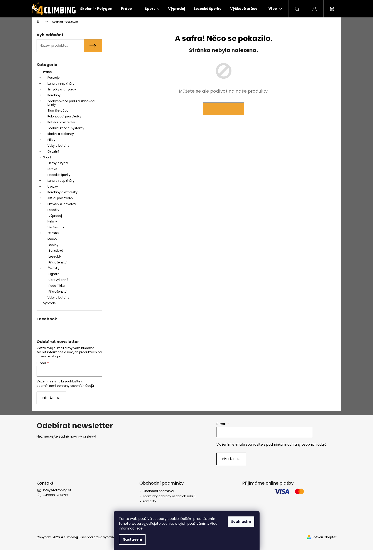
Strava (52, 169)
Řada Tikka (57, 285)
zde (140, 528)
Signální (54, 274)
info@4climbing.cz (57, 490)
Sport (47, 157)
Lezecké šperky (58, 175)
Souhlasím (241, 521)
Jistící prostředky (60, 198)
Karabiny (54, 95)
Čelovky (53, 268)
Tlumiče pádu (57, 110)
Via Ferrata (55, 227)
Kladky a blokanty (60, 134)
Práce (47, 72)
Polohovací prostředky (64, 116)
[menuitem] (96, 8)
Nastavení (132, 539)
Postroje (53, 77)
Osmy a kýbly (57, 163)
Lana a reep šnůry (60, 83)
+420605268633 (55, 495)
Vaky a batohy (58, 145)
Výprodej (55, 216)
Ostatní (53, 151)
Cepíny (52, 245)
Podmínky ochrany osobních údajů (169, 496)
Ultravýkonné (58, 280)
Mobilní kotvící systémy (66, 128)
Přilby (51, 140)
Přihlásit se (51, 398)
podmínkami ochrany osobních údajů (65, 386)
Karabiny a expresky (62, 192)
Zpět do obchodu (223, 109)
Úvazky (52, 186)
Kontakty (149, 501)
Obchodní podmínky (158, 491)
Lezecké (55, 256)
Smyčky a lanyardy (61, 89)
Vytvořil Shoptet (324, 537)
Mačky (52, 239)
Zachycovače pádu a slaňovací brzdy (71, 103)
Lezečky (53, 210)
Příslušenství (58, 262)
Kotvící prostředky (61, 122)
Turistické (56, 250)
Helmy (52, 221)
